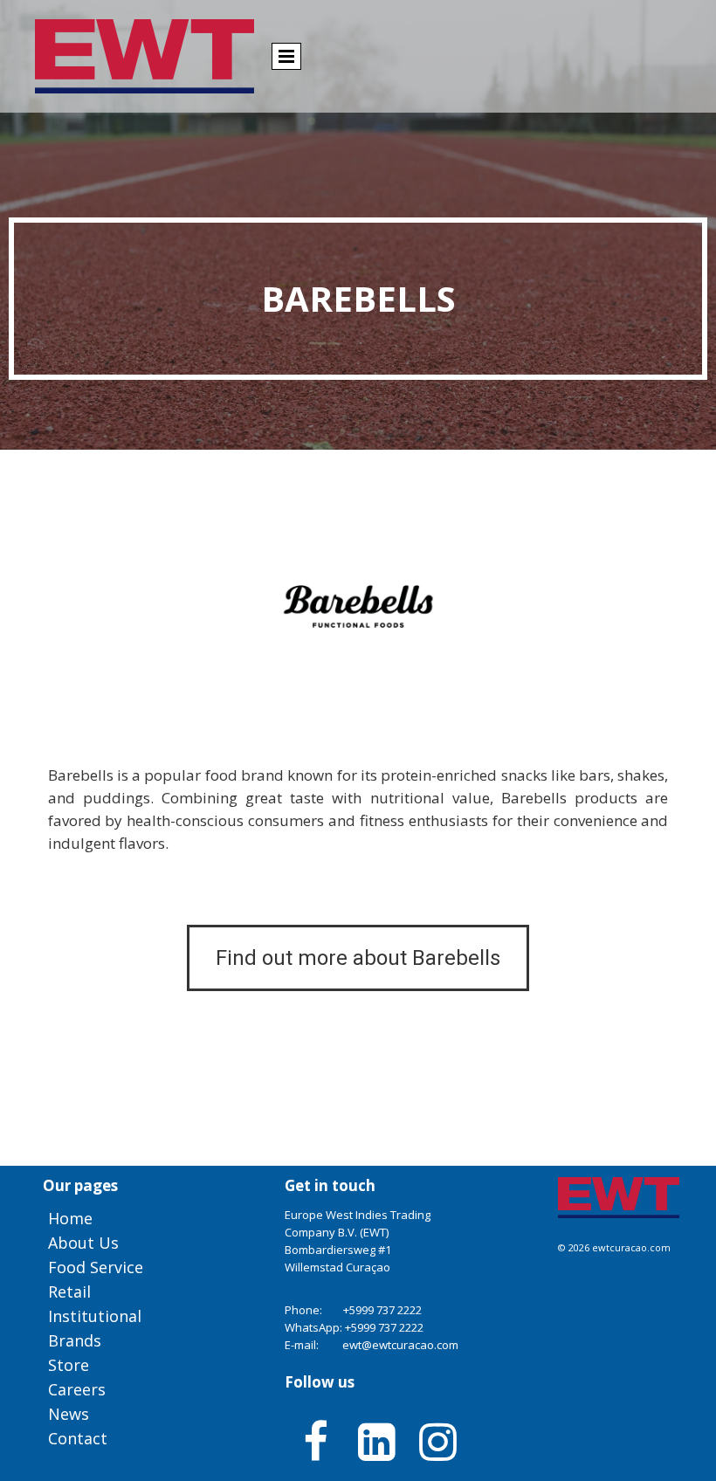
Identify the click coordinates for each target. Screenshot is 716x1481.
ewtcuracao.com (631, 1247)
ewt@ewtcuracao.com (400, 1345)
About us (83, 1242)
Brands (74, 1340)
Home (70, 1218)
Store (68, 1364)
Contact (77, 1438)
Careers (77, 1389)
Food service (95, 1267)
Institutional (94, 1315)
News (68, 1413)
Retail (69, 1291)
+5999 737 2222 (382, 1310)
